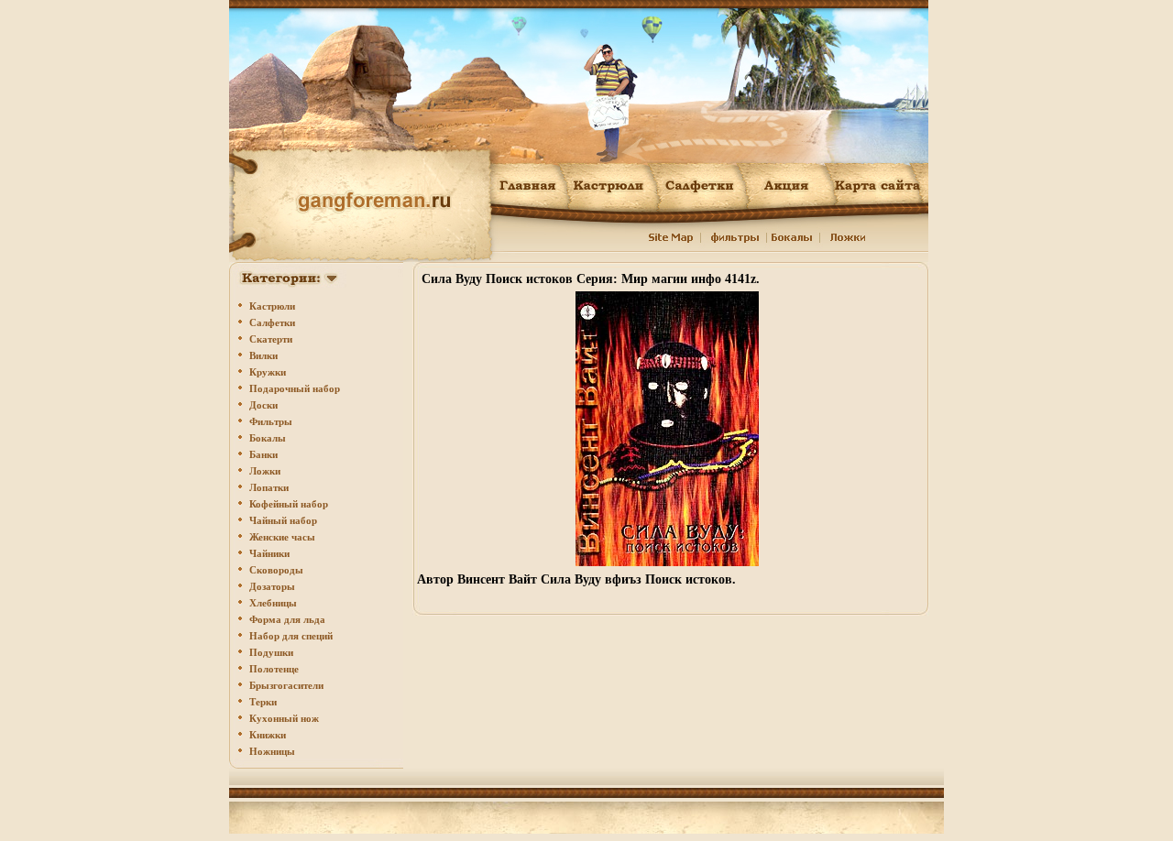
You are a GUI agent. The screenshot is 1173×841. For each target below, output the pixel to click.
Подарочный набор (294, 388)
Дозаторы (272, 586)
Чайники (269, 553)
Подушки (271, 652)
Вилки (263, 355)
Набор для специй (291, 635)
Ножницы (272, 751)
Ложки (264, 470)
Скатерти (270, 338)
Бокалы (267, 437)
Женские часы (282, 536)
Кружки (267, 371)
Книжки (267, 734)
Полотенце (274, 668)
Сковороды (276, 569)
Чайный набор (283, 520)
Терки (263, 701)
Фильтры (270, 421)
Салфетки (272, 322)
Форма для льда (287, 619)
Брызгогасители (286, 685)
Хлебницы (273, 602)
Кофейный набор (288, 503)
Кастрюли (272, 305)
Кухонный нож (284, 718)
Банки (263, 454)
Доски (263, 404)
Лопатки (269, 487)
